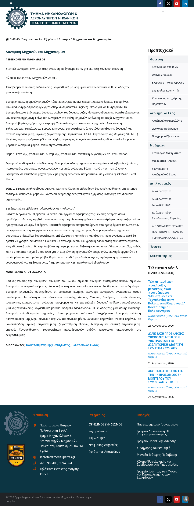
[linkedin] (185, 3)
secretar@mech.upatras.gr (57, 457)
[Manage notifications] (186, 499)
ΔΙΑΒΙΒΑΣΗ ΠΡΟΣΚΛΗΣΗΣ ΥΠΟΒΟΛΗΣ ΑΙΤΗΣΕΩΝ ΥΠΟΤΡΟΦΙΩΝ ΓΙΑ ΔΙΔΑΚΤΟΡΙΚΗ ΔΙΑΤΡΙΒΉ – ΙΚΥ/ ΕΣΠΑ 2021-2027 (166, 341)
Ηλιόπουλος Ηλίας (85, 345)
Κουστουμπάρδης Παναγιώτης (48, 345)
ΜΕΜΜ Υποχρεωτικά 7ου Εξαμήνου (33, 39)
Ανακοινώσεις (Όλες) (160, 316)
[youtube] (177, 3)
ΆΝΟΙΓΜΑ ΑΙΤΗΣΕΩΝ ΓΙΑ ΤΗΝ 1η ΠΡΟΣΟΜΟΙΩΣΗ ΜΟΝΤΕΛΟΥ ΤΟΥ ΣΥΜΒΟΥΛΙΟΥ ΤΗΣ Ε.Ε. (165, 376)
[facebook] (160, 3)
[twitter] (168, 3)
